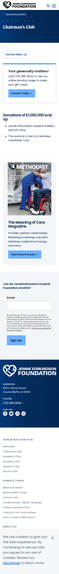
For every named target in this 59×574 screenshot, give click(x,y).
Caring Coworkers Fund (16, 507)
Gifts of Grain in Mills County (19, 517)
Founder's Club (11, 461)
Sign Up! (16, 340)
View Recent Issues (23, 254)
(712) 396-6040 (12, 402)
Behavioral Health (13, 487)
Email (11, 297)
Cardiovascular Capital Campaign (22, 502)
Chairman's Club (12, 451)
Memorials (9, 446)
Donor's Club (10, 471)
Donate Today (20, 93)
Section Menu (14, 54)
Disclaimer (11, 563)
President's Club (12, 456)
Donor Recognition (16, 14)
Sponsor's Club (11, 466)
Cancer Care (10, 497)
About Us (10, 526)
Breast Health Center (15, 492)
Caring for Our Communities (19, 512)
